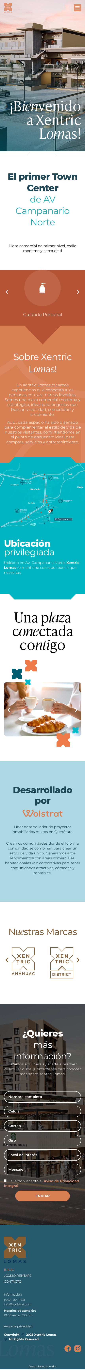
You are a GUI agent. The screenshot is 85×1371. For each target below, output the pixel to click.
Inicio (9, 1270)
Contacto (12, 1281)
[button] (77, 8)
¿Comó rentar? (17, 1276)
